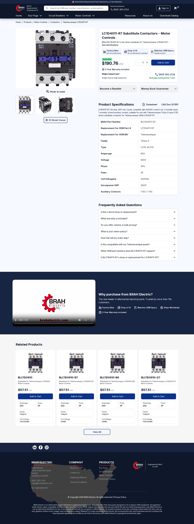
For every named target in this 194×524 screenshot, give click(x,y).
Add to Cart (163, 62)
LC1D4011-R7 (147, 128)
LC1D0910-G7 (170, 381)
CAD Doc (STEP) (169, 104)
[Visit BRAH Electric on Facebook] (41, 447)
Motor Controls (40, 22)
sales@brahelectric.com (42, 483)
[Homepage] (20, 8)
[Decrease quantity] (139, 62)
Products (28, 22)
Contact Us (75, 472)
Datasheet (151, 104)
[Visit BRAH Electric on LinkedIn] (35, 447)
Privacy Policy (120, 497)
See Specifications (110, 45)
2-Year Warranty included (117, 69)
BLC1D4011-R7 (148, 121)
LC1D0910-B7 (88, 381)
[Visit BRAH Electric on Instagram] (47, 447)
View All (97, 432)
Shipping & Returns (78, 477)
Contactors (55, 22)
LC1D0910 (46, 381)
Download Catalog (169, 15)
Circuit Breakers (106, 471)
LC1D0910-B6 (129, 381)
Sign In (165, 8)
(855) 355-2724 (121, 9)
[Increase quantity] (147, 62)
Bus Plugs (103, 468)
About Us (74, 468)
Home (18, 22)
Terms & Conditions (78, 482)
